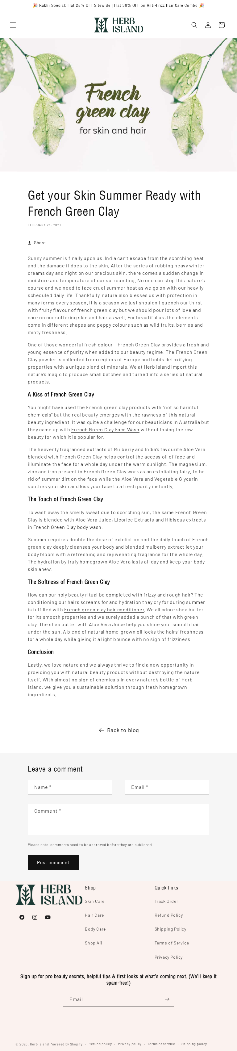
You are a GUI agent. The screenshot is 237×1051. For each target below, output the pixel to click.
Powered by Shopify (66, 1044)
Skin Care (94, 901)
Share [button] (40, 242)
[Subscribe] (167, 999)
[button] (13, 25)
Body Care (95, 929)
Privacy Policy (169, 957)
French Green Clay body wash (67, 527)
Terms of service (161, 1044)
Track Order (166, 901)
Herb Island (39, 1044)
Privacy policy (130, 1044)
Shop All (93, 942)
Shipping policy (194, 1044)
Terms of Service (172, 942)
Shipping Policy (170, 929)
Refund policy (100, 1044)
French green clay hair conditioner (104, 609)
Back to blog (123, 729)
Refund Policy (169, 915)
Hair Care (94, 915)
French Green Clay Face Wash (105, 429)
